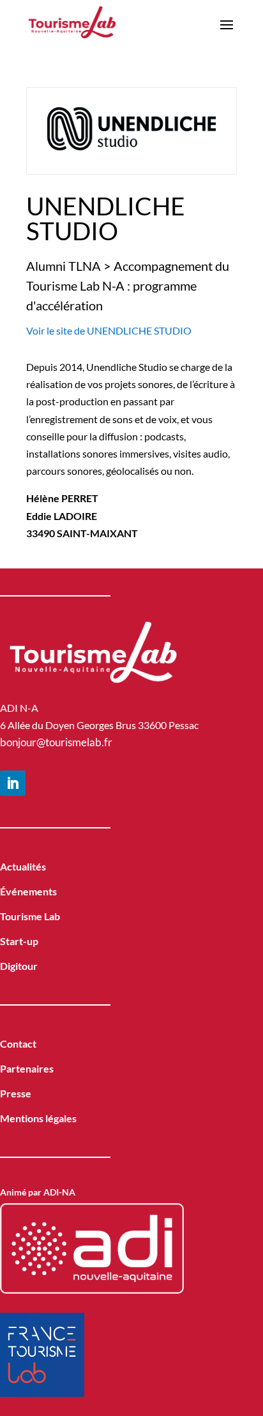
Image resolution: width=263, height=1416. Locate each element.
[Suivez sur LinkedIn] (13, 783)
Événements (28, 891)
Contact (18, 1043)
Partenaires (27, 1068)
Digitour (19, 966)
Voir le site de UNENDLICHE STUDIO (109, 330)
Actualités (23, 866)
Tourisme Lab (30, 916)
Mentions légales (38, 1118)
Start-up (19, 941)
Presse (15, 1093)
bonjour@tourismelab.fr (56, 742)
